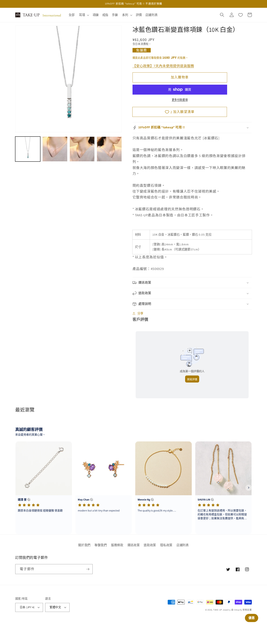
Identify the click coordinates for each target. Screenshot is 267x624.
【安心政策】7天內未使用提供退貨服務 (163, 66)
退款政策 (150, 545)
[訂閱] (87, 569)
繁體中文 (55, 607)
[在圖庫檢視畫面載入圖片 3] (82, 149)
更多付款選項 (180, 99)
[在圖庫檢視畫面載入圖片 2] (54, 149)
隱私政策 (166, 545)
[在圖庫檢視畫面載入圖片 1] (27, 149)
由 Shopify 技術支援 (241, 609)
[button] (83, 15)
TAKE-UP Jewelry (222, 609)
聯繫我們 (101, 545)
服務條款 (117, 545)
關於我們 (84, 545)
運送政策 (133, 545)
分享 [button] (140, 313)
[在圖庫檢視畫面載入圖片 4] (109, 149)
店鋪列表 (183, 545)
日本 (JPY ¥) (27, 607)
